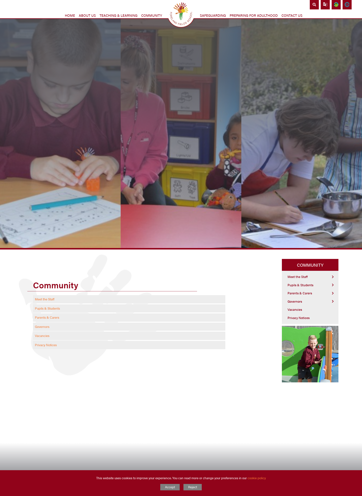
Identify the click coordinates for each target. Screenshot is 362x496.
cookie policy (257, 478)
